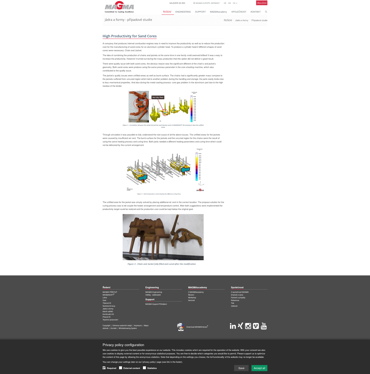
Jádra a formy (241, 20)
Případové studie (259, 20)
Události (234, 306)
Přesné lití (106, 317)
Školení (191, 294)
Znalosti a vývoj (237, 294)
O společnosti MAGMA (240, 292)
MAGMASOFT (108, 294)
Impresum (138, 325)
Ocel (104, 300)
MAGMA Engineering (153, 292)
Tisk (232, 303)
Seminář (191, 300)
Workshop (192, 297)
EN (229, 3)
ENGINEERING (183, 11)
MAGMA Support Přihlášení (156, 304)
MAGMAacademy (218, 11)
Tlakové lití (107, 303)
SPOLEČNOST (238, 11)
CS (234, 3)
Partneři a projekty (238, 297)
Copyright (106, 325)
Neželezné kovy (109, 306)
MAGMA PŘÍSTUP (110, 292)
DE (225, 3)
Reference (235, 300)
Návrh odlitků (108, 311)
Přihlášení (262, 3)
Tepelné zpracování (110, 319)
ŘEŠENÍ (167, 11)
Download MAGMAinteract (197, 327)
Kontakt (113, 328)
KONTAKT (256, 11)
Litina (105, 297)
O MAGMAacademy (196, 292)
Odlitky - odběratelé (153, 294)
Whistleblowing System (128, 328)
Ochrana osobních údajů (122, 325)
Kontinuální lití (108, 314)
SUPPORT (200, 11)
